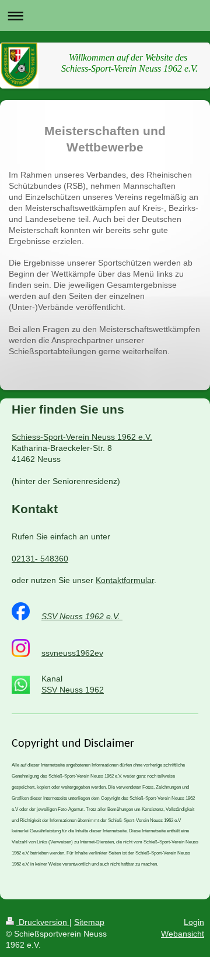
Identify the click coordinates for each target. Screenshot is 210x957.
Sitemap (89, 922)
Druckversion (42, 922)
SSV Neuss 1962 (72, 689)
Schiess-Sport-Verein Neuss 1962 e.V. (82, 437)
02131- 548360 (40, 558)
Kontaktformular (125, 580)
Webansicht (182, 933)
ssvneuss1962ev (72, 653)
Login (194, 922)
